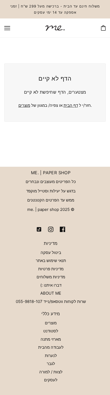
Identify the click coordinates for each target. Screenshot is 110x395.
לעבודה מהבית (51, 347)
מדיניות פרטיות (51, 268)
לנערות (51, 355)
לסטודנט (50, 330)
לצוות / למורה (50, 371)
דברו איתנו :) (50, 285)
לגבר (51, 363)
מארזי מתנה (51, 339)
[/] (55, 27)
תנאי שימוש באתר (51, 260)
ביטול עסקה (51, 252)
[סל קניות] (103, 28)
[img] (62, 229)
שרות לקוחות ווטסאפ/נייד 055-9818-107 (51, 301)
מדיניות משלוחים (51, 276)
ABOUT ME (50, 293)
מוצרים (24, 105)
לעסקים (50, 379)
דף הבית (71, 105)
